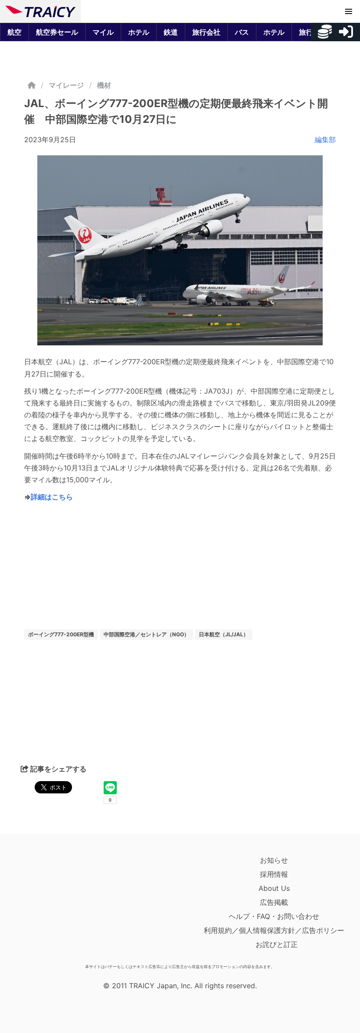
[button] (348, 11)
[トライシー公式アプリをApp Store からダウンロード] (56, 906)
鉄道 (171, 32)
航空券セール (57, 32)
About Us (274, 888)
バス (242, 32)
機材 (104, 85)
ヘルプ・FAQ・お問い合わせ (274, 916)
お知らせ (274, 860)
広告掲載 (274, 902)
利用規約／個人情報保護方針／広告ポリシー (274, 930)
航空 (14, 32)
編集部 (325, 139)
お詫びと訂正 (277, 944)
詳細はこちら (52, 496)
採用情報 (274, 874)
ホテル (138, 32)
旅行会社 (206, 32)
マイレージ (66, 85)
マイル (103, 32)
